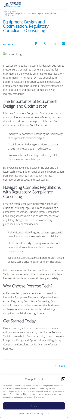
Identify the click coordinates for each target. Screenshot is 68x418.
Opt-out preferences (27, 413)
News (14, 11)
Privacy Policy (43, 413)
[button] (63, 379)
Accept (34, 406)
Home (6, 11)
